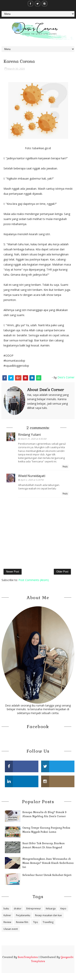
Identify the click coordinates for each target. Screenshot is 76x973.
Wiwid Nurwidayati (31, 476)
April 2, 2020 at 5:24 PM (32, 479)
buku (6, 908)
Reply (65, 466)
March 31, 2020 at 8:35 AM (33, 438)
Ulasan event (11, 929)
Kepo (63, 908)
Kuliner (7, 915)
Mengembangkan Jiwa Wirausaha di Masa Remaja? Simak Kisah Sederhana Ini (48, 863)
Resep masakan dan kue (48, 915)
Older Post (62, 571)
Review (7, 922)
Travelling (48, 922)
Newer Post (12, 571)
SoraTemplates (28, 957)
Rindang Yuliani (29, 434)
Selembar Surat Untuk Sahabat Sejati (47, 875)
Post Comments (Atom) (34, 580)
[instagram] (44, 3)
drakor (17, 908)
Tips (35, 922)
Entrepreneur (33, 908)
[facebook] (30, 3)
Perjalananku (23, 915)
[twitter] (37, 3)
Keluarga (51, 908)
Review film (22, 922)
